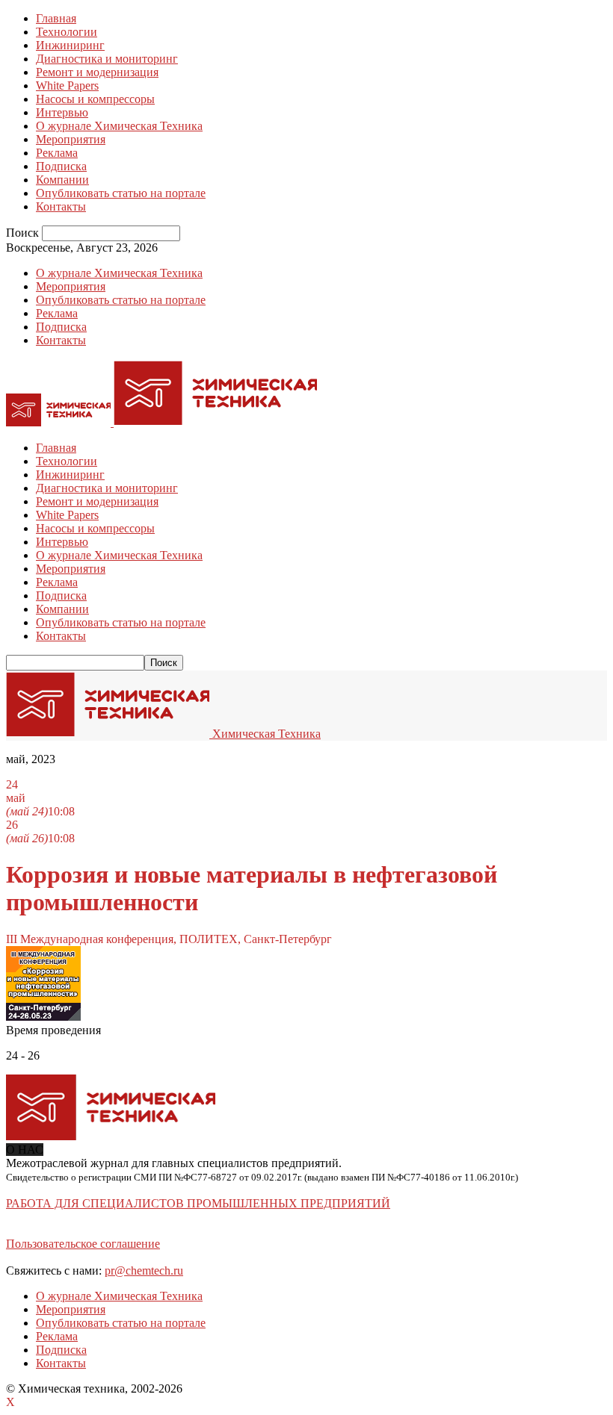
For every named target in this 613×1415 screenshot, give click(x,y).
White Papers (67, 85)
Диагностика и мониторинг (107, 58)
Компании (62, 179)
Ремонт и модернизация (97, 72)
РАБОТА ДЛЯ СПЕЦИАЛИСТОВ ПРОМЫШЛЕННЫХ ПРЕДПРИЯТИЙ (198, 1203)
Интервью (62, 112)
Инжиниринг (70, 45)
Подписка (61, 166)
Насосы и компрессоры (95, 99)
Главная (56, 18)
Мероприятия (70, 139)
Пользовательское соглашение (83, 1243)
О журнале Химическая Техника (119, 125)
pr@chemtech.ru (144, 1270)
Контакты (61, 206)
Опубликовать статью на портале (121, 193)
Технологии (66, 31)
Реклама (57, 152)
